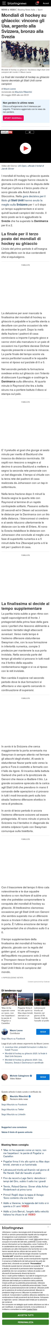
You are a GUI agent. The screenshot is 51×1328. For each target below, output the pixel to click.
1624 (36, 1239)
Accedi (46, 3)
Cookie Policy (31, 1309)
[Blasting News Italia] (17, 3)
